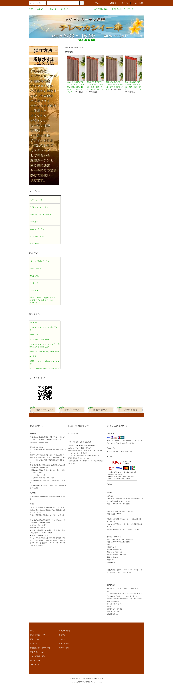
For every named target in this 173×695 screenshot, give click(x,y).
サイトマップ (128, 9)
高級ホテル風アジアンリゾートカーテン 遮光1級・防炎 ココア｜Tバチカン (114, 85)
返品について (35, 643)
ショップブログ (36, 660)
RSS (31, 665)
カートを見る (64, 643)
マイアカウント (64, 631)
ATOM (37, 665)
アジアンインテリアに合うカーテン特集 (44, 351)
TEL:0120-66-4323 (86, 40)
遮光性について (35, 334)
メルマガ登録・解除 (100, 9)
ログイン (125, 3)
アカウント (99, 3)
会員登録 (113, 3)
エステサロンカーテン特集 (39, 339)
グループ (53, 9)
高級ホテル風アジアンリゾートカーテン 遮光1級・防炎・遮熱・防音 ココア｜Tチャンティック (75, 87)
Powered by (74, 682)
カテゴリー (41, 9)
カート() (139, 3)
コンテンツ (65, 9)
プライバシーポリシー (38, 652)
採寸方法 (33, 356)
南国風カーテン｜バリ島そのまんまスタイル (44, 362)
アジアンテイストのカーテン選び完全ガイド (44, 328)
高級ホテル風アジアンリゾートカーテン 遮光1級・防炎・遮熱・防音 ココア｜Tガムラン (94, 85)
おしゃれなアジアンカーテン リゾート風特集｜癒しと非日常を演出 (45, 345)
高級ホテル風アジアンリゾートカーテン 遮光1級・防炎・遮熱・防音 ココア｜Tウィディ (133, 85)
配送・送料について (37, 639)
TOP (31, 9)
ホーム (32, 631)
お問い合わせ (117, 9)
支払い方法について (37, 635)
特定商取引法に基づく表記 (40, 648)
